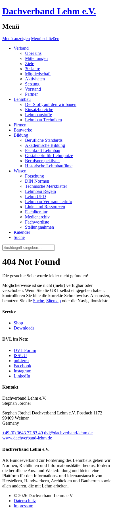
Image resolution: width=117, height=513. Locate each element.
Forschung (34, 176)
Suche (38, 300)
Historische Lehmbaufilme (48, 165)
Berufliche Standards (43, 140)
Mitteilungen (36, 58)
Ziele (29, 63)
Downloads (24, 328)
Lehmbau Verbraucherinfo (48, 201)
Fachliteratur (36, 211)
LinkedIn (22, 376)
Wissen (20, 170)
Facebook (22, 365)
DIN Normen (37, 181)
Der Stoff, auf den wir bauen (50, 104)
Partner (31, 94)
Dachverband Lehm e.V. (49, 11)
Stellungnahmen (39, 227)
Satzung (32, 84)
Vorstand (33, 89)
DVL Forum (25, 350)
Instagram (22, 370)
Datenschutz (25, 500)
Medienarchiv (37, 216)
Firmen (20, 124)
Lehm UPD (35, 196)
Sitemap (53, 300)
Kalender (22, 232)
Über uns (33, 53)
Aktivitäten (35, 78)
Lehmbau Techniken (43, 119)
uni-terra (21, 360)
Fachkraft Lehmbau (42, 150)
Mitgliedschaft (38, 73)
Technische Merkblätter (46, 186)
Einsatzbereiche (39, 109)
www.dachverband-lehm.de (27, 437)
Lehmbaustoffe (38, 114)
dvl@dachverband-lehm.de (68, 432)
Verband (21, 48)
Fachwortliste (37, 222)
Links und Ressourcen (45, 206)
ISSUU (20, 355)
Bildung (21, 135)
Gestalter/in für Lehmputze (49, 155)
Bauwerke (23, 130)
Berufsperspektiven (42, 160)
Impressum (23, 505)
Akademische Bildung (45, 145)
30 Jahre (32, 68)
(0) (22, 432)
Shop (18, 322)
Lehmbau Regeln (40, 191)
